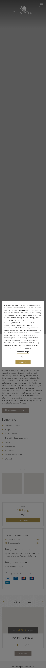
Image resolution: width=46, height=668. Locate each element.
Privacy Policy (19, 320)
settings (28, 348)
